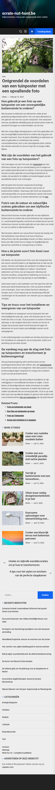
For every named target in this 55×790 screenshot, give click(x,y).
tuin (46, 197)
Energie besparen (9, 702)
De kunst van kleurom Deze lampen (17, 661)
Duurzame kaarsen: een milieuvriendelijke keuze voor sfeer (25, 620)
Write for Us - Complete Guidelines (16, 753)
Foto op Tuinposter (15, 415)
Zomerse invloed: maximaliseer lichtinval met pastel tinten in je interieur (24, 610)
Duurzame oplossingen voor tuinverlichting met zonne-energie (36, 517)
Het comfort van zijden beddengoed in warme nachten (25, 647)
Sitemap (5, 750)
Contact (5, 747)
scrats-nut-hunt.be (18, 13)
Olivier (4, 97)
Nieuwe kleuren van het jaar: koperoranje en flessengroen (27, 689)
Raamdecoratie (9, 732)
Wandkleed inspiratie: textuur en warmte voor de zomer (26, 639)
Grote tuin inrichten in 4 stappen (21, 420)
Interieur (5, 710)
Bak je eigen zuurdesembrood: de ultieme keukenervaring (26, 654)
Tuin (3, 76)
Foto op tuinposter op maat (19, 407)
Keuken (5, 717)
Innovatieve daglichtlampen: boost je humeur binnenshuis (21, 680)
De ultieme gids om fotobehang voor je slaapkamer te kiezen (25, 670)
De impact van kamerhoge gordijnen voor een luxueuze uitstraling (26, 630)
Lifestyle (5, 724)
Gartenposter (45, 365)
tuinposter (37, 164)
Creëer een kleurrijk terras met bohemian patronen (37, 535)
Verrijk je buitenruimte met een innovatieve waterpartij (37, 477)
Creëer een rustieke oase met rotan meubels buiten (36, 436)
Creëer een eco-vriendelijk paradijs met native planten (36, 456)
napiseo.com (7, 767)
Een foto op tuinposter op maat (21, 411)
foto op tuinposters (28, 397)
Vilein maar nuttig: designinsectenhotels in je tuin (37, 495)
